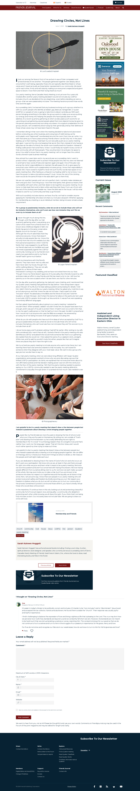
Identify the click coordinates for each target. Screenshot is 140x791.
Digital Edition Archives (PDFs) (25, 771)
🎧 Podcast (100, 7)
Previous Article (46, 565)
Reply (26, 631)
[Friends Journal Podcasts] (101, 786)
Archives (66, 7)
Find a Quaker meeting (66, 751)
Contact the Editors (22, 749)
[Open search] (123, 8)
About (118, 7)
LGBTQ (57, 529)
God (37, 529)
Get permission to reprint (45, 754)
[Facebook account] (94, 786)
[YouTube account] (121, 786)
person (70, 529)
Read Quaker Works (65, 757)
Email (18, 692)
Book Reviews (76, 7)
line (64, 529)
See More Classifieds (110, 343)
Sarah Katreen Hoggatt (76, 26)
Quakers (78, 529)
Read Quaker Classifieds (66, 754)
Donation (84, 750)
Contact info (63, 771)
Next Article (63, 565)
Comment (20, 645)
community (29, 529)
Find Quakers (46, 7)
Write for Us (57, 7)
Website (19, 700)
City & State (21, 677)
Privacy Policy (72, 786)
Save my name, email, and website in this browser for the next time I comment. (40, 710)
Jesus (50, 529)
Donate (119, 3)
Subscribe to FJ (21, 2)
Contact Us (40, 776)
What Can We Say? (114, 212)
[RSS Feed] (107, 786)
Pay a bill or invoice (43, 771)
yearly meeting (22, 532)
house (43, 529)
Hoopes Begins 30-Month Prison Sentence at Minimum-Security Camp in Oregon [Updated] (110, 254)
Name (19, 684)
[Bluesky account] (113, 786)
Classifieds (43, 2)
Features (20, 535)
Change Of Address (22, 774)
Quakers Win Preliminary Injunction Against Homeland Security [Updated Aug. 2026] (109, 226)
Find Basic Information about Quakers (68, 760)
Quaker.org (109, 7)
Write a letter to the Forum (45, 751)
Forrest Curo (102, 236)
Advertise (33, 2)
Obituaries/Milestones (66, 749)
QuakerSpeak (89, 7)
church (19, 529)
